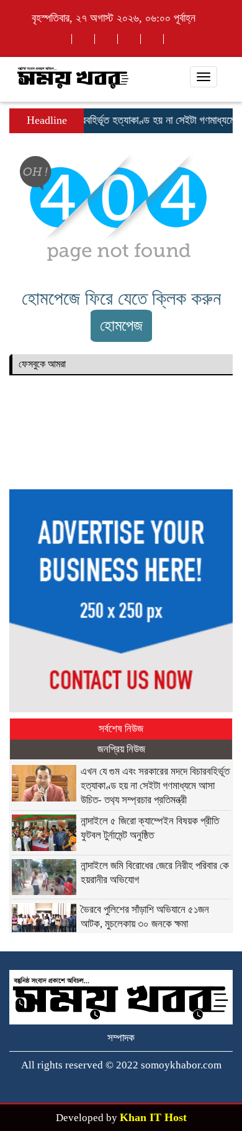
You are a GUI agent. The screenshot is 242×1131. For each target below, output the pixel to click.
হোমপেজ (121, 325)
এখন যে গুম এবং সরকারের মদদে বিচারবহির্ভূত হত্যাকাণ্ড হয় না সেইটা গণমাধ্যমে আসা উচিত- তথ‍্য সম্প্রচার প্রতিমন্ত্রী (155, 786)
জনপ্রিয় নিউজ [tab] (121, 749)
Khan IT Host (153, 1117)
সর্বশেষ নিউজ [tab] (121, 729)
